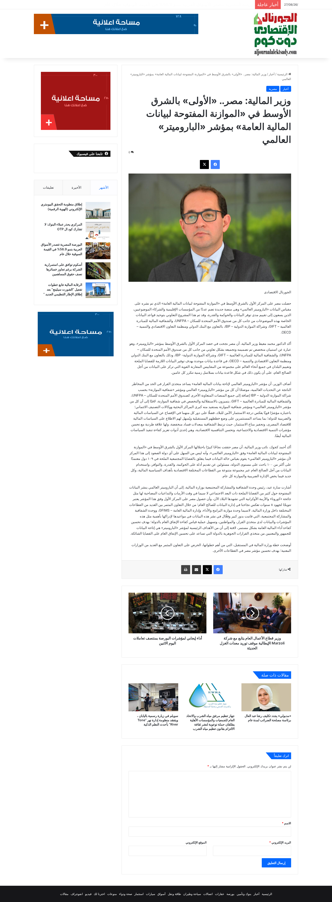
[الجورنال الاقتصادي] (275, 34)
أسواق (161, 894)
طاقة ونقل (174, 894)
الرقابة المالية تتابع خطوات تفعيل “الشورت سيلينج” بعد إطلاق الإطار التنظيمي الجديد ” (62, 289)
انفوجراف (77, 894)
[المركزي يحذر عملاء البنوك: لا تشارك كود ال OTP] (98, 230)
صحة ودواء (125, 894)
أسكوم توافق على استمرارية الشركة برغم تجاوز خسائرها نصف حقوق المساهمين (174, 4)
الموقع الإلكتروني (196, 842)
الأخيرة (76, 187)
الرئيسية (282, 74)
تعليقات (48, 187)
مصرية (273, 89)
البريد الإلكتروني (280, 842)
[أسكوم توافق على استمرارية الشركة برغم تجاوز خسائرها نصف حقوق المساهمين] (98, 270)
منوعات (112, 894)
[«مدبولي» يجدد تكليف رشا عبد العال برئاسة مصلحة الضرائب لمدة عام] (266, 697)
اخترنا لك (99, 894)
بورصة (230, 894)
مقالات (64, 894)
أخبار (272, 74)
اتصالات (208, 894)
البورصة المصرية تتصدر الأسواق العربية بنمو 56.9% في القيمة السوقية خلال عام (61, 249)
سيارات (150, 894)
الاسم (286, 823)
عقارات (219, 894)
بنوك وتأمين (244, 894)
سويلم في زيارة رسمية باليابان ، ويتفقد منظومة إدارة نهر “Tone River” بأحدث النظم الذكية (157, 720)
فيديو (88, 894)
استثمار (139, 894)
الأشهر (103, 187)
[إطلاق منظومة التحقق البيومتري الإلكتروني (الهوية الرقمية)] (98, 210)
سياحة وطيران (192, 894)
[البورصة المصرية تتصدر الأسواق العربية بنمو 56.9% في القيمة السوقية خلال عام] (98, 250)
